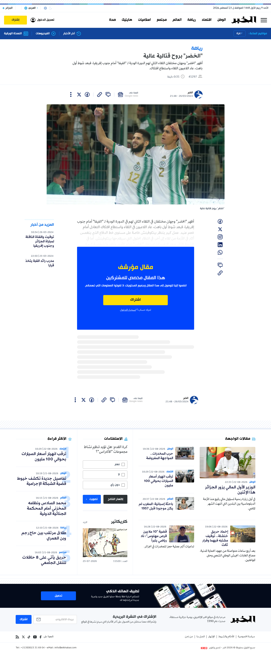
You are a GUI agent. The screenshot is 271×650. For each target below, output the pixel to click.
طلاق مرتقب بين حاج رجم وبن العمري (43, 535)
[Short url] (99, 94)
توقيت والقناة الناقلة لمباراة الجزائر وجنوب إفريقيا (39, 241)
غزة (239, 33)
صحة (112, 20)
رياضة (191, 20)
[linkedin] (220, 244)
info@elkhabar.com (66, 648)
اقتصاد (206, 20)
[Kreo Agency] (204, 648)
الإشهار (211, 636)
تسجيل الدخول (128, 310)
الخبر (190, 92)
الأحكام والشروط (226, 636)
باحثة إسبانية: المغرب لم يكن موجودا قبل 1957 (156, 506)
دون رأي (115, 484)
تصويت (93, 499)
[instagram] (220, 237)
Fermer (264, 20)
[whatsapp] (220, 252)
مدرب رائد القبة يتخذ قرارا (39, 263)
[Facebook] (40, 637)
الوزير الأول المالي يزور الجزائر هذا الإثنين (230, 490)
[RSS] (17, 637)
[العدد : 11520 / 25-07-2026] (105, 542)
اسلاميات (144, 20)
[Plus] (70, 94)
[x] (79, 94)
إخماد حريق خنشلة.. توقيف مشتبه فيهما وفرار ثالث (215, 538)
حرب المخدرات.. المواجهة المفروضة (159, 456)
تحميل (58, 595)
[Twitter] (23, 637)
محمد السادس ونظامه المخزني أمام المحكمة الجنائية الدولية (46, 508)
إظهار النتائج (115, 499)
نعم (117, 464)
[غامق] (50, 8)
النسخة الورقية (13, 33)
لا (119, 474)
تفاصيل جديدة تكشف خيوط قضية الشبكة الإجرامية (41, 481)
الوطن (221, 20)
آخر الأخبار (69, 33)
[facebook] (87, 94)
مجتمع (162, 20)
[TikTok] (29, 637)
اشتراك (135, 300)
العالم (177, 20)
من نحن (189, 636)
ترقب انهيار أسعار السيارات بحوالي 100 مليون (158, 481)
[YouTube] (35, 637)
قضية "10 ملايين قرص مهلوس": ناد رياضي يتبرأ (154, 536)
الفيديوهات (43, 33)
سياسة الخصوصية (246, 636)
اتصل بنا (201, 636)
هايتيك (127, 20)
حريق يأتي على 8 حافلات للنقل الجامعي (44, 560)
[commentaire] (108, 94)
